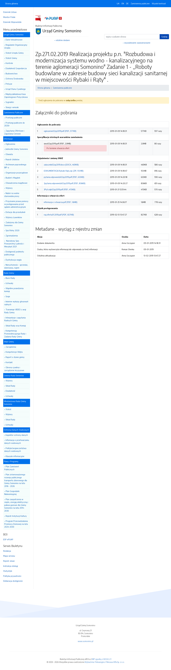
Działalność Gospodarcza (16, 68)
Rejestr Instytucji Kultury (16, 516)
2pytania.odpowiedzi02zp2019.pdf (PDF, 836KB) (64, 183)
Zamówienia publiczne (140, 3)
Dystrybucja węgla (14, 260)
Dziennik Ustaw (10, 12)
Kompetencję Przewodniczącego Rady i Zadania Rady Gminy (15, 333)
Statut (8, 409)
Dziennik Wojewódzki (12, 22)
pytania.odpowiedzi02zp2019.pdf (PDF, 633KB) (64, 177)
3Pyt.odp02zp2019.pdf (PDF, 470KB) (59, 189)
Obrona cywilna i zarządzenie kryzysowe (14, 368)
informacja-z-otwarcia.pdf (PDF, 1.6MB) (60, 202)
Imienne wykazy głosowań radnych (16, 303)
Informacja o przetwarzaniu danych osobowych (16, 441)
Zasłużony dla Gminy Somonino (13, 223)
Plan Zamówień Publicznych (11, 468)
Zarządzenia (11, 347)
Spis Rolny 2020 (12, 230)
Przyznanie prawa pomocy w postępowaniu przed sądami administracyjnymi (16, 204)
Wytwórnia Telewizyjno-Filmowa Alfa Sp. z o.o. (105, 662)
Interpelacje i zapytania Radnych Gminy (15, 319)
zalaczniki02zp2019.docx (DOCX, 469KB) (61, 164)
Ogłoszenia (10, 144)
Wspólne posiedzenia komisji (14, 289)
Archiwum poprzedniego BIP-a (15, 166)
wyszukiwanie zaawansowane (137, 42)
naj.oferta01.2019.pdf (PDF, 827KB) (59, 214)
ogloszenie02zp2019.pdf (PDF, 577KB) (60, 131)
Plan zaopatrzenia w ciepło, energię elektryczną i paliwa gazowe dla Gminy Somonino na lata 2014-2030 (16, 505)
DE (127, 3)
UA (118, 3)
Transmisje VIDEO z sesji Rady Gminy (15, 311)
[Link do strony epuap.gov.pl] (53, 18)
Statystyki (7, 571)
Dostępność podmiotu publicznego (14, 253)
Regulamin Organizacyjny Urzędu (15, 46)
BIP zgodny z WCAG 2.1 (101, 659)
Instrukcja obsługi (10, 566)
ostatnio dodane (63, 40)
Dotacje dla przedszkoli (15, 212)
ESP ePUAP (8, 539)
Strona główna (11, 3)
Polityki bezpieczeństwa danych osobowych (15, 449)
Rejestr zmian (9, 561)
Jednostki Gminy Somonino (17, 149)
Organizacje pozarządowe (17, 172)
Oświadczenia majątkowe (16, 183)
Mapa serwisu (9, 556)
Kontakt (9, 362)
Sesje (8, 296)
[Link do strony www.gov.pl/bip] (39, 18)
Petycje (9, 84)
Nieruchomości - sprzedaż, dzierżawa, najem (16, 266)
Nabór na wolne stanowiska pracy (11, 194)
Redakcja (7, 551)
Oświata (9, 154)
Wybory (9, 188)
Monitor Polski (9, 17)
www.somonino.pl (85, 641)
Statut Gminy (11, 58)
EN (123, 3)
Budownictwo (12, 73)
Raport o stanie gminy (15, 357)
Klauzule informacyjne (15, 456)
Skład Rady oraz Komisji (16, 325)
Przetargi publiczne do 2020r (14, 124)
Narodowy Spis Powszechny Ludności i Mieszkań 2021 (14, 244)
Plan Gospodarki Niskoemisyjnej (11, 492)
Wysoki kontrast (159, 3)
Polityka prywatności (12, 576)
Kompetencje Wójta (14, 352)
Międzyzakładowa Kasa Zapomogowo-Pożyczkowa (16, 95)
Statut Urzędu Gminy (15, 53)
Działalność (10, 391)
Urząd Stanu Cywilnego (16, 89)
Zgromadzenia (12, 235)
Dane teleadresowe (14, 39)
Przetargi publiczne (14, 117)
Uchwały (9, 283)
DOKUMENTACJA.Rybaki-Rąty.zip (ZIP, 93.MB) (63, 171)
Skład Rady (10, 386)
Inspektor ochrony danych (17, 435)
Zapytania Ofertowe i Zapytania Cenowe (14, 132)
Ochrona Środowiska (14, 78)
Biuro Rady (10, 278)
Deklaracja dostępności (13, 581)
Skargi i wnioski (12, 107)
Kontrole (9, 63)
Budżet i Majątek (13, 177)
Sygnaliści (10, 102)
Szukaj (164, 36)
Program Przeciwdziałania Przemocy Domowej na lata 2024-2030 (16, 524)
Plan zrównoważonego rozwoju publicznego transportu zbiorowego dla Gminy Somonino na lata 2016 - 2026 (15, 480)
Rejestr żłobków (12, 159)
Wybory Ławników (14, 217)
